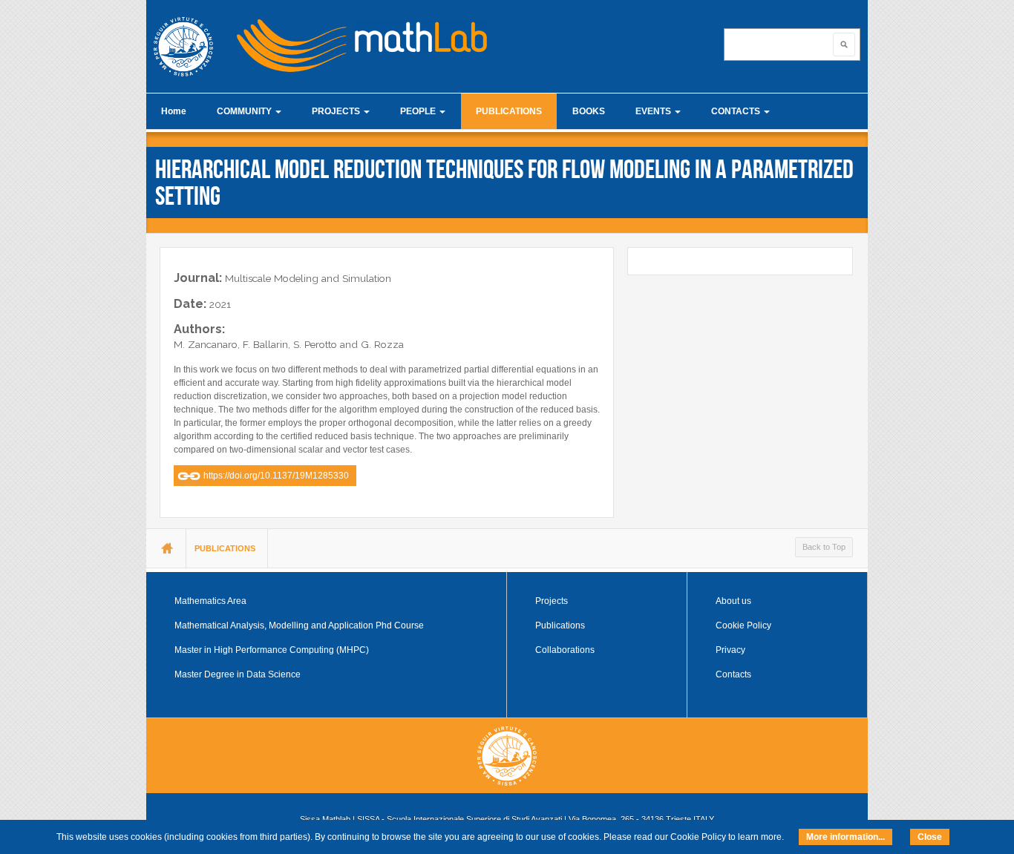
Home (173, 111)
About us (733, 601)
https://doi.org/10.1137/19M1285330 (276, 475)
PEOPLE (419, 111)
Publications (560, 625)
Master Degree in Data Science (237, 674)
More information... (845, 837)
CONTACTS (736, 111)
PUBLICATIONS (509, 111)
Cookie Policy (743, 625)
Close (929, 837)
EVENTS (654, 111)
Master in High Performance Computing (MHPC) (271, 650)
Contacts (733, 674)
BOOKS (588, 111)
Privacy (730, 650)
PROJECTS (337, 111)
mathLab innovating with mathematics (355, 41)
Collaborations (565, 650)
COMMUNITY (245, 111)
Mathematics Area (210, 601)
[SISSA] (183, 46)
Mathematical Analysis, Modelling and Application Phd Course (299, 625)
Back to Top (823, 546)
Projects (551, 601)
